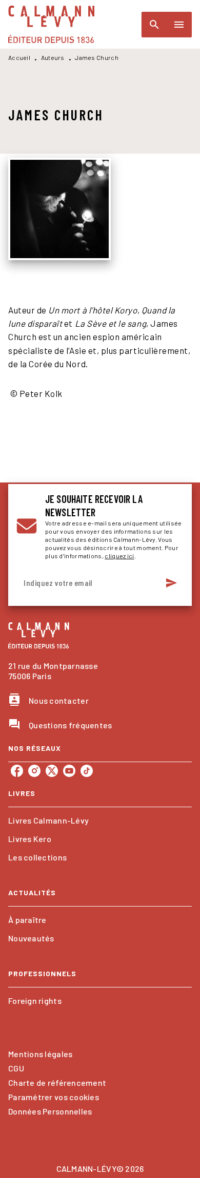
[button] (100, 820)
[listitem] (17, 771)
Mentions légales (40, 1054)
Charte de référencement (57, 1082)
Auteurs (53, 57)
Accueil (19, 57)
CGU (16, 1068)
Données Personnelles (50, 1111)
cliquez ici (119, 555)
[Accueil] (51, 24)
